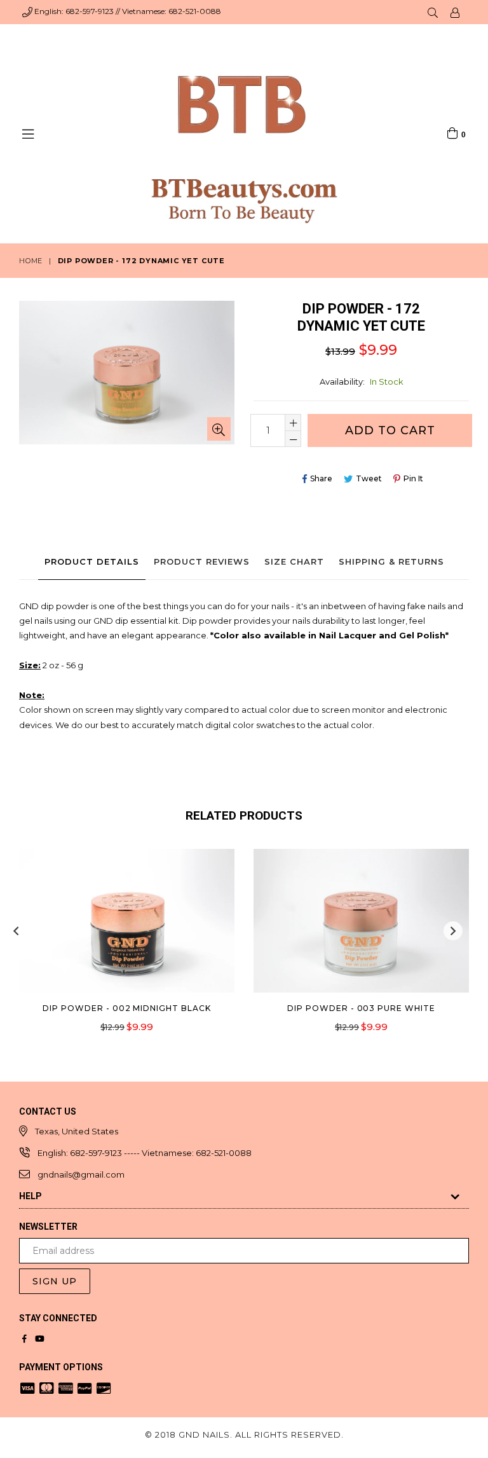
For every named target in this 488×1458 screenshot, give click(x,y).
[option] (117, 950)
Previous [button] (15, 930)
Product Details (91, 561)
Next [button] (453, 930)
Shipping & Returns (391, 561)
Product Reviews (202, 561)
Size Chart (294, 561)
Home (31, 260)
